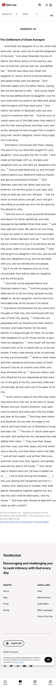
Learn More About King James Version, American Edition (24, 521)
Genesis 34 (7, 14)
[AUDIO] (44, 15)
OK (48, 660)
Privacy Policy (19, 662)
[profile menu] (48, 5)
